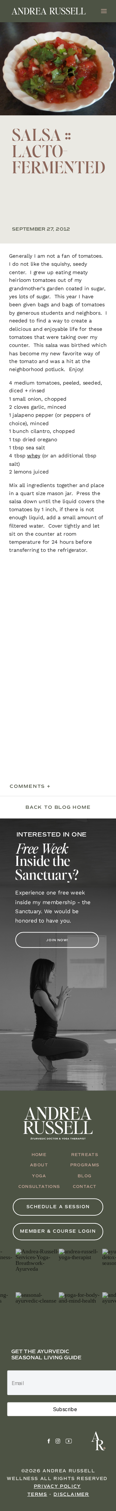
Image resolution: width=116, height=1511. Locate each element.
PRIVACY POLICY (57, 1486)
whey (33, 456)
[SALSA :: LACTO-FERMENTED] (58, 68)
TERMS (37, 1494)
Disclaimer (71, 1494)
